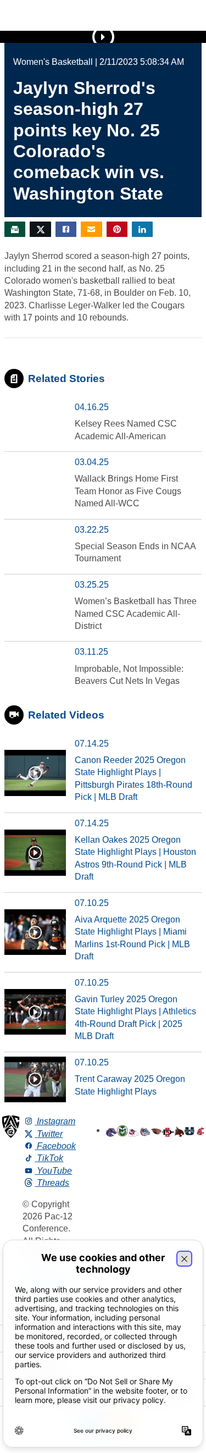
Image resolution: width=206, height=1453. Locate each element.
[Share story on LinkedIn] (142, 229)
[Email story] (91, 229)
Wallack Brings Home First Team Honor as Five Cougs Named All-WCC (128, 491)
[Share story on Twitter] (40, 229)
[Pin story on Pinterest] (117, 229)
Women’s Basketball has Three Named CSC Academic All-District (136, 613)
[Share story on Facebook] (65, 229)
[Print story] (14, 229)
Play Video (103, 37)
